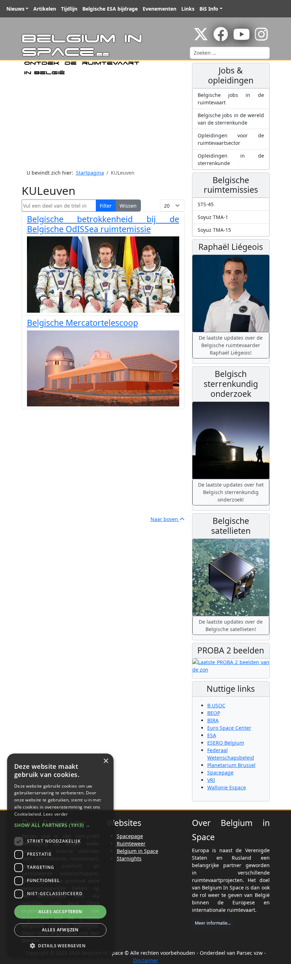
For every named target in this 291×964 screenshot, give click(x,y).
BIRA (213, 720)
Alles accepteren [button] (60, 912)
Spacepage (220, 772)
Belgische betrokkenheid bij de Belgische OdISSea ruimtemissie (103, 224)
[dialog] (60, 855)
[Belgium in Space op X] (200, 37)
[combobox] (230, 53)
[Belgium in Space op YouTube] (241, 37)
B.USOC (216, 705)
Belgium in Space (137, 851)
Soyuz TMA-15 (214, 229)
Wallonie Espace (226, 787)
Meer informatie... (213, 923)
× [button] (105, 761)
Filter (106, 205)
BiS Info (208, 8)
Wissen (128, 205)
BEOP (213, 713)
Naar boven (165, 519)
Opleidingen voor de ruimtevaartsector (231, 139)
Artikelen (44, 8)
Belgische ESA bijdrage (110, 8)
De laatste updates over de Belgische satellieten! (231, 625)
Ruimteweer (131, 843)
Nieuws (15, 8)
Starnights (129, 858)
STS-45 (206, 204)
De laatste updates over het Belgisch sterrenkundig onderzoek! (231, 492)
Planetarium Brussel (231, 765)
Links (187, 8)
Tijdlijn (69, 8)
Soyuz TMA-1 (213, 217)
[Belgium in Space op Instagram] (261, 37)
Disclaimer (145, 960)
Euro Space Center (229, 727)
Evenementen (159, 8)
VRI (211, 780)
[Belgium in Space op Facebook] (220, 37)
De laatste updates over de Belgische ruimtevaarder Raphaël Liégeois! (231, 345)
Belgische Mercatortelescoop (82, 322)
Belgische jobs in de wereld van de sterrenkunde (231, 119)
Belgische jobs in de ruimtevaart (231, 99)
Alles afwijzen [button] (60, 930)
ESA (211, 735)
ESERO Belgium (225, 742)
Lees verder (55, 814)
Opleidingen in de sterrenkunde (231, 159)
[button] (60, 825)
